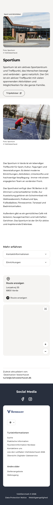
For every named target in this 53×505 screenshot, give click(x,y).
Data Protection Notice (16, 497)
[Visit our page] (22, 399)
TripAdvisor (12, 93)
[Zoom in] (45, 344)
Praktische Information (18, 441)
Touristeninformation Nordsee (21, 445)
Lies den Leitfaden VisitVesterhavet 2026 (26, 452)
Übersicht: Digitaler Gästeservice (22, 455)
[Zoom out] (45, 351)
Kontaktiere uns (14, 448)
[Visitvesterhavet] (15, 411)
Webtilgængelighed (38, 497)
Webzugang (13, 475)
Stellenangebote (15, 471)
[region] (26, 330)
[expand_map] (45, 309)
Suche (10, 438)
